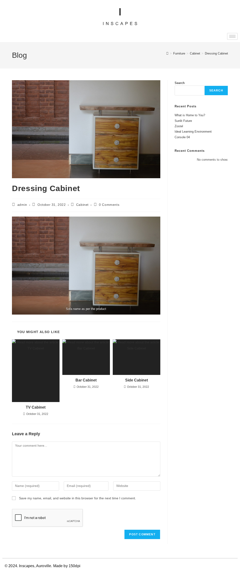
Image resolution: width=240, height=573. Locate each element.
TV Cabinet (35, 407)
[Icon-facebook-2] (227, 566)
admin (22, 205)
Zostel (179, 126)
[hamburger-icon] (232, 36)
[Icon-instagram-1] (233, 566)
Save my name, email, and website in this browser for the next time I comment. (77, 498)
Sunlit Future (183, 121)
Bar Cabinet (86, 380)
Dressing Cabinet (216, 53)
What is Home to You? (190, 115)
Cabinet (82, 205)
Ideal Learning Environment (193, 131)
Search (180, 83)
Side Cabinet (136, 380)
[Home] (167, 53)
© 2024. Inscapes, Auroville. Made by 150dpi (42, 566)
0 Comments (109, 205)
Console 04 (182, 137)
